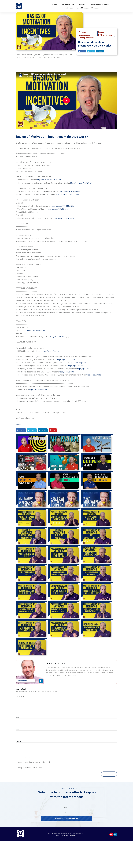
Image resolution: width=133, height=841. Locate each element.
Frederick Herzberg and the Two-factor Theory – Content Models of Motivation (97, 591)
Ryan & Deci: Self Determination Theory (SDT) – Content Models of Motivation (32, 573)
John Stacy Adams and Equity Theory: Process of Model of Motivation (97, 610)
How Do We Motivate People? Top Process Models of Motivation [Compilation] (64, 499)
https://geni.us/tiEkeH (94, 375)
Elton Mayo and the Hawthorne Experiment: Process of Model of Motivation (64, 628)
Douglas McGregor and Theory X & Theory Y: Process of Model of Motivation (64, 610)
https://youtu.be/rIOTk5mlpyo (69, 191)
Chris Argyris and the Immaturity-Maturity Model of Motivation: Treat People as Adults (64, 573)
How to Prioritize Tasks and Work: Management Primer (32, 480)
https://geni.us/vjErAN (77, 363)
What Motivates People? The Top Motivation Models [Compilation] (97, 499)
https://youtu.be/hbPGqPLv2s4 (49, 180)
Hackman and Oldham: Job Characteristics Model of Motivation (97, 536)
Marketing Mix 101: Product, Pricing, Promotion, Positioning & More (97, 443)
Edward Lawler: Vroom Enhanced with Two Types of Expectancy (64, 517)
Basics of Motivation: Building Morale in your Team (64, 536)
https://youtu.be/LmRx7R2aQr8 (67, 194)
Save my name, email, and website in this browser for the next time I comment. (42, 757)
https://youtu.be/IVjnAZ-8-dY (81, 183)
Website (18, 741)
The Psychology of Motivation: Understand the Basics (32, 536)
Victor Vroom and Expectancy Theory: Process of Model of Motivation (32, 628)
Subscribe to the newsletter (66, 818)
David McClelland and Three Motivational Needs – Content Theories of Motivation (32, 591)
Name (18, 717)
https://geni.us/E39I (84, 369)
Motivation (107, 35)
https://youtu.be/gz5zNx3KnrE (63, 218)
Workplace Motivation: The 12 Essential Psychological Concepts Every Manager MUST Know (64, 443)
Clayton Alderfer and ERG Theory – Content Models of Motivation (64, 591)
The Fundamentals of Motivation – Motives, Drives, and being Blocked (97, 628)
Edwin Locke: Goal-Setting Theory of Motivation (64, 554)
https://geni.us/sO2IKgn (51, 351)
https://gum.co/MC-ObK (57, 336)
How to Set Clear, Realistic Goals (64, 480)
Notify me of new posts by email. (30, 768)
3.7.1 (100, 35)
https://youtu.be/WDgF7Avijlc (57, 209)
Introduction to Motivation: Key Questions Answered (32, 647)
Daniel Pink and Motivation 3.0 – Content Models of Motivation (97, 554)
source (18, 424)
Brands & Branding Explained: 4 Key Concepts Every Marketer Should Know (32, 462)
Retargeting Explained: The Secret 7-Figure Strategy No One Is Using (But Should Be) (32, 443)
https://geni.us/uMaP (67, 372)
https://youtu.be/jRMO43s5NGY (62, 206)
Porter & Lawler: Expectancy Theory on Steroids (32, 517)
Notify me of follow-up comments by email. (34, 762)
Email (18, 729)
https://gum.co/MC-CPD (36, 330)
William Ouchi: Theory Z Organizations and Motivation (97, 517)
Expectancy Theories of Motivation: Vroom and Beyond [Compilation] (32, 499)
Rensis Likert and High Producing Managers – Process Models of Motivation (97, 573)
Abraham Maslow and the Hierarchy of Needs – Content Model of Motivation (32, 610)
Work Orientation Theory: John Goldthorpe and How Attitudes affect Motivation (32, 554)
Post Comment (109, 774)
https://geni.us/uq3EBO (66, 360)
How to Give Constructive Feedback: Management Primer (97, 480)
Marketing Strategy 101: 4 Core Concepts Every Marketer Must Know (64, 462)
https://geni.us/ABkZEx (76, 366)
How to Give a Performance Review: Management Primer (97, 462)
